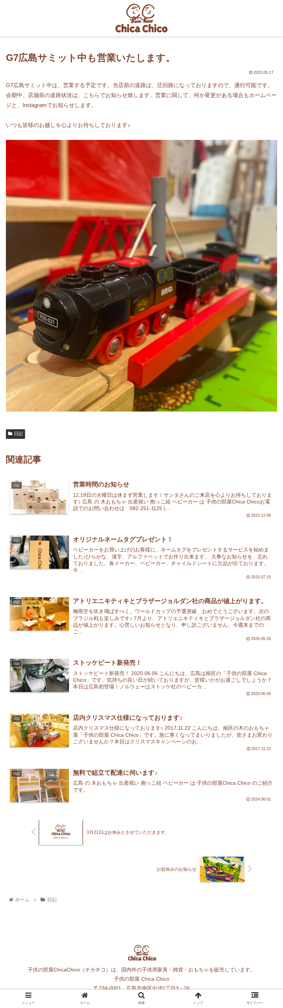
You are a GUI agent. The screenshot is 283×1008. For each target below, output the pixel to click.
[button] (261, 746)
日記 (18, 433)
